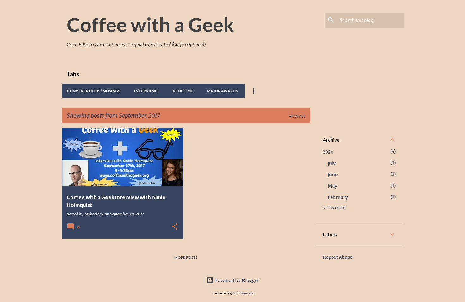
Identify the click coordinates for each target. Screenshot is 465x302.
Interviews (146, 90)
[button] (174, 227)
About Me (182, 90)
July (332, 163)
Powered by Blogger (236, 280)
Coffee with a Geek (150, 24)
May (332, 186)
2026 (328, 152)
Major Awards (222, 90)
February (338, 197)
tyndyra (247, 293)
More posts (185, 257)
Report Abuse (337, 257)
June (333, 175)
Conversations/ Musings (93, 90)
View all (297, 116)
